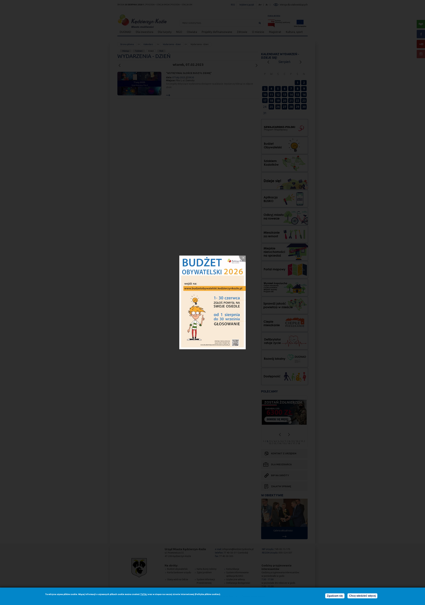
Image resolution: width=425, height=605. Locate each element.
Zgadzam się (335, 595)
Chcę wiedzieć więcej (362, 595)
